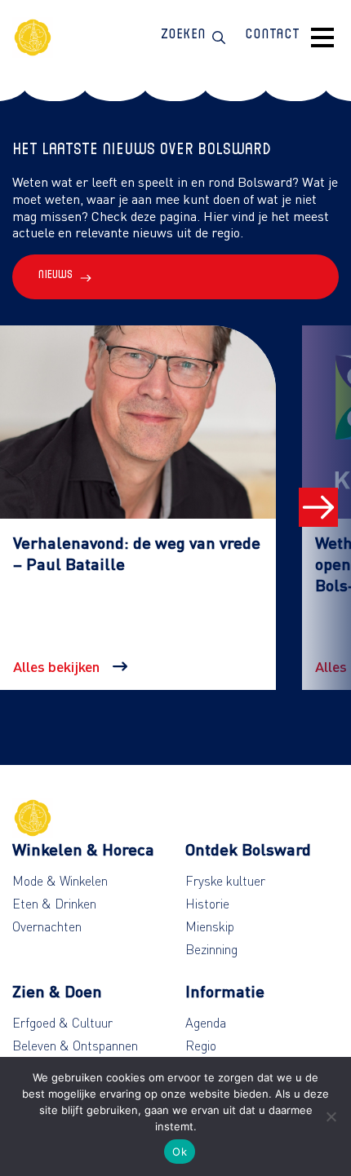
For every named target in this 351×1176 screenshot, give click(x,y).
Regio (200, 1045)
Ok (179, 1151)
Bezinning (211, 949)
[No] (330, 1116)
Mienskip (209, 926)
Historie (207, 903)
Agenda (205, 1023)
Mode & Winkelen (60, 881)
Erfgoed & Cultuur (62, 1023)
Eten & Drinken (54, 903)
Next (318, 507)
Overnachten (47, 926)
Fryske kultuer (225, 881)
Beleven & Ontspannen (75, 1045)
